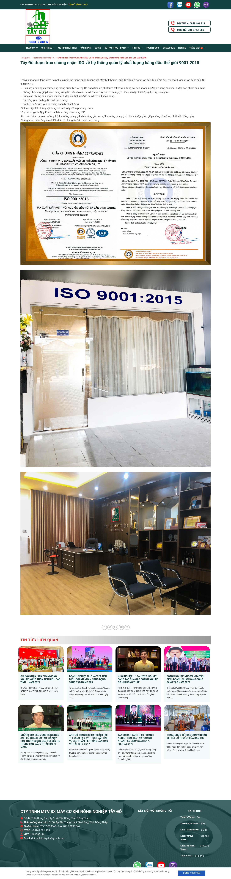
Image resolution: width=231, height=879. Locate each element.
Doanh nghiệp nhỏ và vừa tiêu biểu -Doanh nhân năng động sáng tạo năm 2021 (185, 679)
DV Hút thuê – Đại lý (115, 48)
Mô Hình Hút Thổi (67, 48)
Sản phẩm (85, 48)
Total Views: (186, 855)
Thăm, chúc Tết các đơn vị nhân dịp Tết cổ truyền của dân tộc (187, 736)
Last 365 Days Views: (187, 847)
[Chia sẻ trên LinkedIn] (127, 627)
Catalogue (169, 48)
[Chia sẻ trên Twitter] (110, 627)
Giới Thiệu (46, 48)
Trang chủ (32, 48)
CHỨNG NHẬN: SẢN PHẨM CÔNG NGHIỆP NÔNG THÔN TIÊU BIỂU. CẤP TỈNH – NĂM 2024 (40, 679)
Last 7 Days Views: (189, 829)
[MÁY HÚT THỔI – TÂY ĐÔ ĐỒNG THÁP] (52, 26)
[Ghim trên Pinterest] (121, 627)
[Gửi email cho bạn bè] (115, 627)
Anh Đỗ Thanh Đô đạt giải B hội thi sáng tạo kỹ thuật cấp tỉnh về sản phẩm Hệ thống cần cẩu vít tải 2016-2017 (88, 739)
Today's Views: (187, 817)
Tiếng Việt (195, 48)
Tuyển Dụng (152, 48)
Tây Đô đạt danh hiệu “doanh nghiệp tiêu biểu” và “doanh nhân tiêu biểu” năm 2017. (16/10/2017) (136, 739)
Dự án (98, 48)
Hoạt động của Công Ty (43, 58)
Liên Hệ (182, 48)
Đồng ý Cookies (191, 873)
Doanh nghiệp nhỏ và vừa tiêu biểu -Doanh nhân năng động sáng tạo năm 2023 (88, 679)
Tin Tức (136, 48)
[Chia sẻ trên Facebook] (104, 627)
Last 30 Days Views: (186, 838)
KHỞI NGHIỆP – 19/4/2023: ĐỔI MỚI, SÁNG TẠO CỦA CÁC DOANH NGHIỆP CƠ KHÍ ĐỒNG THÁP (138, 679)
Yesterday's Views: (189, 823)
